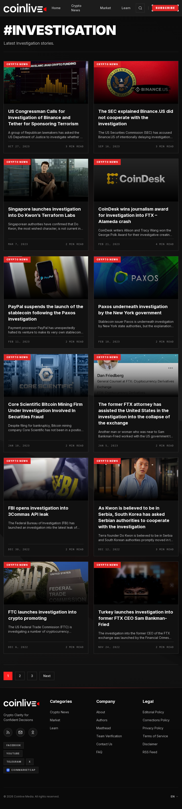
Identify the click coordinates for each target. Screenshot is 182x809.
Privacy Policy (153, 728)
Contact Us (104, 744)
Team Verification (109, 736)
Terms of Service (155, 736)
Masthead (103, 728)
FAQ (99, 752)
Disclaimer (150, 744)
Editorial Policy (153, 712)
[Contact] (20, 732)
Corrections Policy (156, 720)
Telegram (13, 761)
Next (47, 676)
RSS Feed (150, 752)
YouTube (13, 753)
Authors (101, 720)
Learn (126, 8)
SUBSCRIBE (165, 8)
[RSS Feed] (8, 732)
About (100, 712)
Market (105, 8)
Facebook (13, 745)
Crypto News (76, 8)
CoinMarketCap (23, 770)
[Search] (140, 8)
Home (56, 8)
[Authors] (32, 732)
